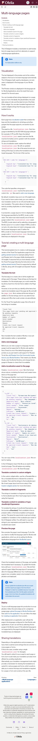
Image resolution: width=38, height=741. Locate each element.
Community (9, 727)
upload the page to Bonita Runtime (21, 611)
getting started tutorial (9, 255)
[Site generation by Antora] (27, 694)
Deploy (5, 42)
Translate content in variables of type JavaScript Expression (20, 38)
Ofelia (17, 727)
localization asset (18, 120)
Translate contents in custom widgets (14, 34)
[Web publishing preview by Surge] (29, 701)
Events (24, 727)
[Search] (27, 2)
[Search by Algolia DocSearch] (27, 698)
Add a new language (9, 29)
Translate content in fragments (12, 36)
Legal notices (28, 732)
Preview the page (8, 40)
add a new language (27, 193)
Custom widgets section (9, 486)
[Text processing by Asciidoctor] (31, 694)
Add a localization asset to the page (13, 31)
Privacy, (23, 732)
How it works (6, 22)
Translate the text (8, 27)
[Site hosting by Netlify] (31, 698)
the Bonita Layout (25, 539)
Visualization (5, 20)
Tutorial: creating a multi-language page (13, 25)
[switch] (32, 2)
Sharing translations (7, 45)
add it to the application (12, 613)
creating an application (11, 616)
